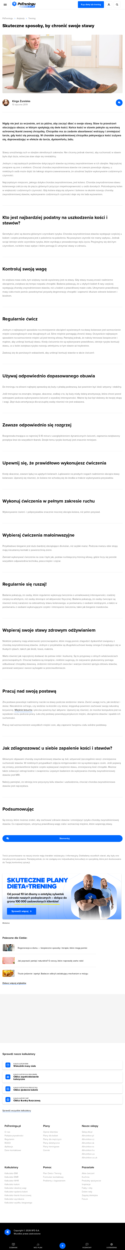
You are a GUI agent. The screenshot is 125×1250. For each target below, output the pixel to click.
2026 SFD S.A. (32, 1230)
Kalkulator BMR (11, 1177)
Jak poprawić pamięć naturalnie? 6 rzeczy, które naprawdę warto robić (51, 961)
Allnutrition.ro (88, 1146)
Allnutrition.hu (88, 1150)
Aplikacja (9, 1146)
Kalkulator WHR (12, 1180)
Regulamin (9, 1139)
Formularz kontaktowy (53, 1177)
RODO (8, 1143)
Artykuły (21, 18)
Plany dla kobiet (50, 1135)
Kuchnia (85, 1177)
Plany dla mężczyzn (52, 1139)
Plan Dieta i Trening (52, 1173)
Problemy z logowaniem (54, 1180)
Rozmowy (87, 1247)
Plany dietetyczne (51, 1143)
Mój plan (38, 1247)
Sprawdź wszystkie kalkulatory (16, 1110)
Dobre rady (87, 1191)
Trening (32, 18)
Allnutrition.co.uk (89, 1157)
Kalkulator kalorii (12, 1184)
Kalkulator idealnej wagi (15, 1188)
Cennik (46, 1150)
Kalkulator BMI (11, 1173)
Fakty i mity (87, 1188)
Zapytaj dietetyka (90, 1195)
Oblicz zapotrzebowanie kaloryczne (26, 1077)
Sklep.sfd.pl (87, 1132)
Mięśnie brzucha (23, 710)
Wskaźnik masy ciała (24, 1065)
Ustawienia (111, 1247)
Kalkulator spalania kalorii (16, 1191)
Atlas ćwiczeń (88, 1173)
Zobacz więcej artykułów (14, 983)
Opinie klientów (50, 1132)
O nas (7, 1132)
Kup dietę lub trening (91, 4)
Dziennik (13, 1247)
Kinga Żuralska (21, 101)
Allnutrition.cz (88, 1139)
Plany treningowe (51, 1146)
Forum (85, 1199)
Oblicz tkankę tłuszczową (26, 1099)
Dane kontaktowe (13, 1150)
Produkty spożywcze (91, 1180)
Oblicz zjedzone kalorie (25, 1089)
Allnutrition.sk (88, 1143)
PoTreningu (7, 18)
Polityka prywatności (14, 1135)
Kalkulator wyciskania (14, 1199)
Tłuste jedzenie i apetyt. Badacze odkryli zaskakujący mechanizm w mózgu (53, 974)
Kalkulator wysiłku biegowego (18, 1202)
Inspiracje (86, 1184)
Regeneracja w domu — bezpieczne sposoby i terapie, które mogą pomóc (52, 948)
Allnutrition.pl (88, 1135)
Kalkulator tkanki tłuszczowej (18, 1195)
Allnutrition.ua (88, 1154)
